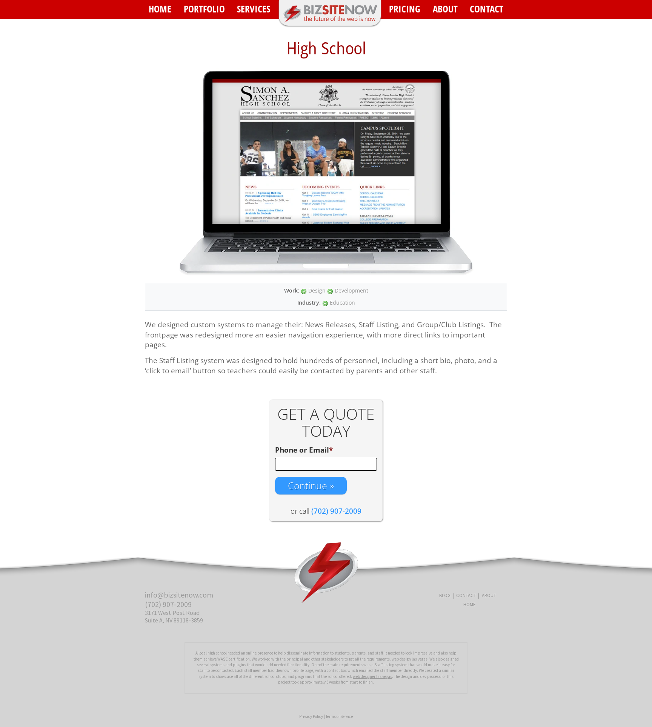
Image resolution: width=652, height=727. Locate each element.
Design (317, 290)
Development (351, 290)
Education (342, 302)
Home (160, 8)
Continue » (311, 485)
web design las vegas (409, 659)
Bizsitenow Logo (330, 13)
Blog (445, 595)
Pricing (404, 8)
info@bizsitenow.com (179, 594)
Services (253, 8)
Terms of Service (339, 716)
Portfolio (204, 8)
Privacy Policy (311, 716)
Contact (486, 8)
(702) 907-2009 (168, 604)
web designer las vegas (372, 676)
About (445, 8)
